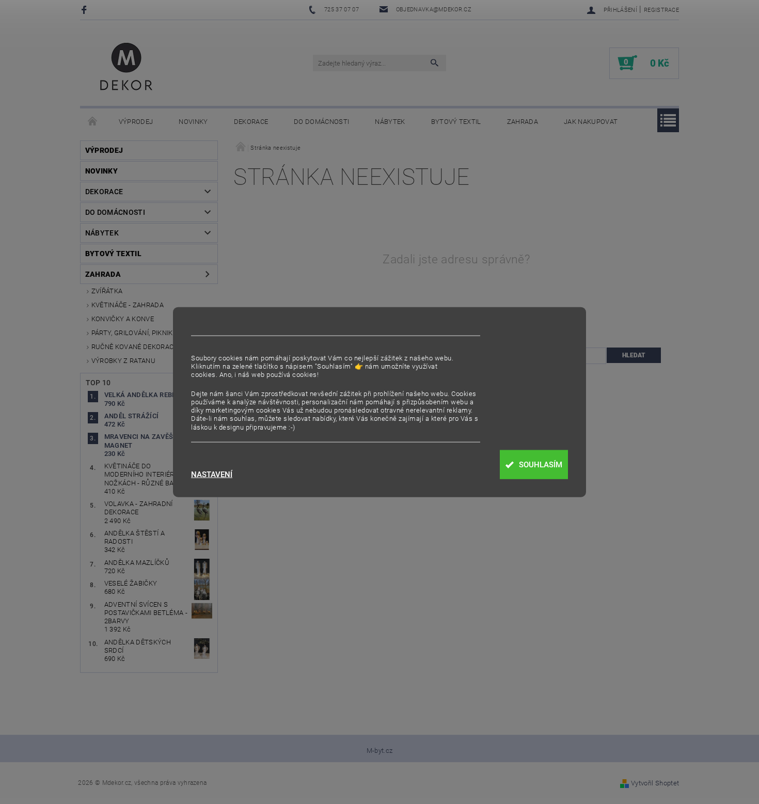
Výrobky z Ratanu (123, 361)
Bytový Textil (456, 121)
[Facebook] (85, 9)
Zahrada (522, 121)
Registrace (661, 10)
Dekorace (251, 121)
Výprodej (136, 121)
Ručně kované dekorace (134, 347)
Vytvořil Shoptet (655, 783)
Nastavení (211, 475)
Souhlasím (540, 464)
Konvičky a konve (122, 319)
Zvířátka (107, 291)
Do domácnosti (321, 121)
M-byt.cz (380, 750)
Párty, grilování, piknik (132, 333)
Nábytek (390, 121)
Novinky (193, 121)
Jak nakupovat (591, 121)
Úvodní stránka (93, 121)
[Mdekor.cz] (126, 68)
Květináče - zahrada (127, 305)
